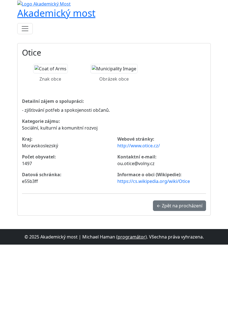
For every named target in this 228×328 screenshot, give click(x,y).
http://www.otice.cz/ (138, 146)
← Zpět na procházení (179, 206)
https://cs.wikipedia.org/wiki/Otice (153, 181)
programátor (131, 237)
